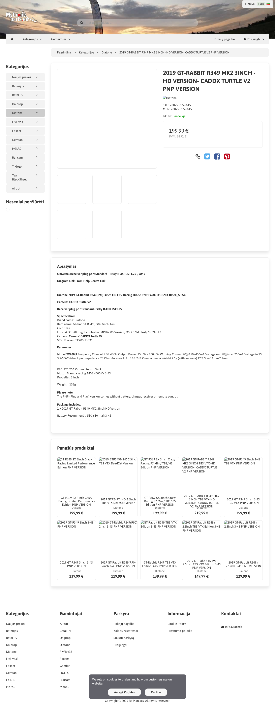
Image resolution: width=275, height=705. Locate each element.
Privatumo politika (179, 630)
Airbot (16, 188)
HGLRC (16, 148)
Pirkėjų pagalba (224, 39)
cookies (112, 679)
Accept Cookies (124, 692)
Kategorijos (30, 39)
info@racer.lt (233, 626)
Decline (156, 692)
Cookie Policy (176, 623)
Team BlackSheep (20, 177)
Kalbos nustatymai (126, 630)
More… (10, 687)
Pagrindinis (64, 52)
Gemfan (17, 139)
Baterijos (18, 86)
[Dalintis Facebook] (217, 156)
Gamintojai (58, 39)
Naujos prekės (21, 77)
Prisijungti (253, 39)
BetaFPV (17, 95)
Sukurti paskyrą (124, 637)
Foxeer (16, 130)
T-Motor (17, 166)
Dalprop (17, 104)
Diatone (17, 113)
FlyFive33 (18, 122)
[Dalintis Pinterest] (227, 156)
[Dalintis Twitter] (207, 156)
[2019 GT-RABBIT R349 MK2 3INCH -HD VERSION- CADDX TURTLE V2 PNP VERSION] (11, 210)
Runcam (17, 157)
